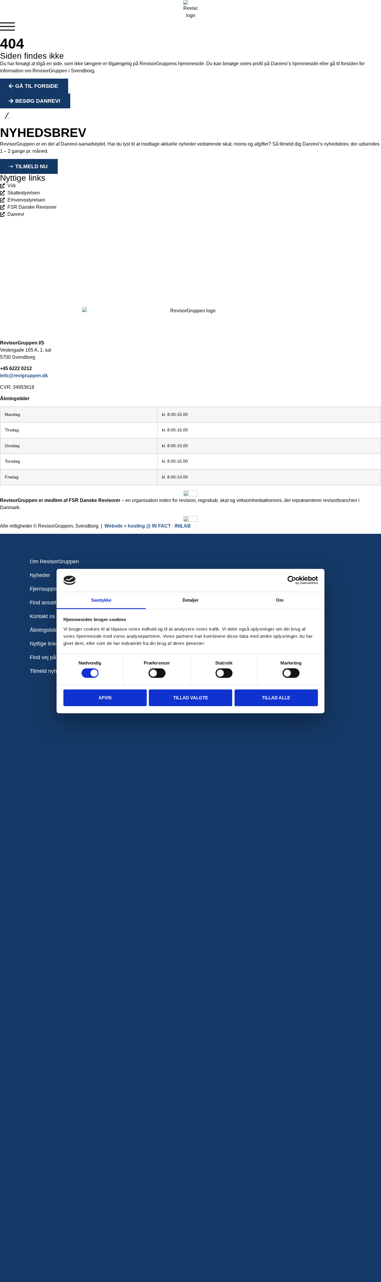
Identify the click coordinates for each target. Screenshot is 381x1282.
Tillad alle (276, 697)
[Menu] (7, 26)
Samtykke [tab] (101, 600)
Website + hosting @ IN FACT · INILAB (147, 525)
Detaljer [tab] (190, 600)
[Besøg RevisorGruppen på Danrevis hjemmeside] (190, 493)
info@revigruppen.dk (24, 375)
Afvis (105, 697)
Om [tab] (279, 600)
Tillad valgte (190, 697)
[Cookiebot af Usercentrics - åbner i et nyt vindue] (292, 580)
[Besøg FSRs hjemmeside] (190, 519)
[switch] (157, 673)
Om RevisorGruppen (54, 561)
